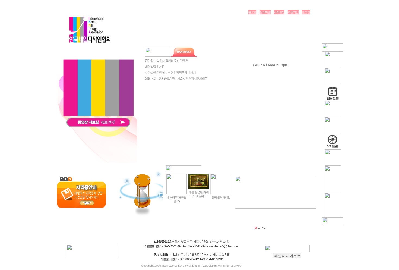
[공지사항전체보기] (213, 53)
